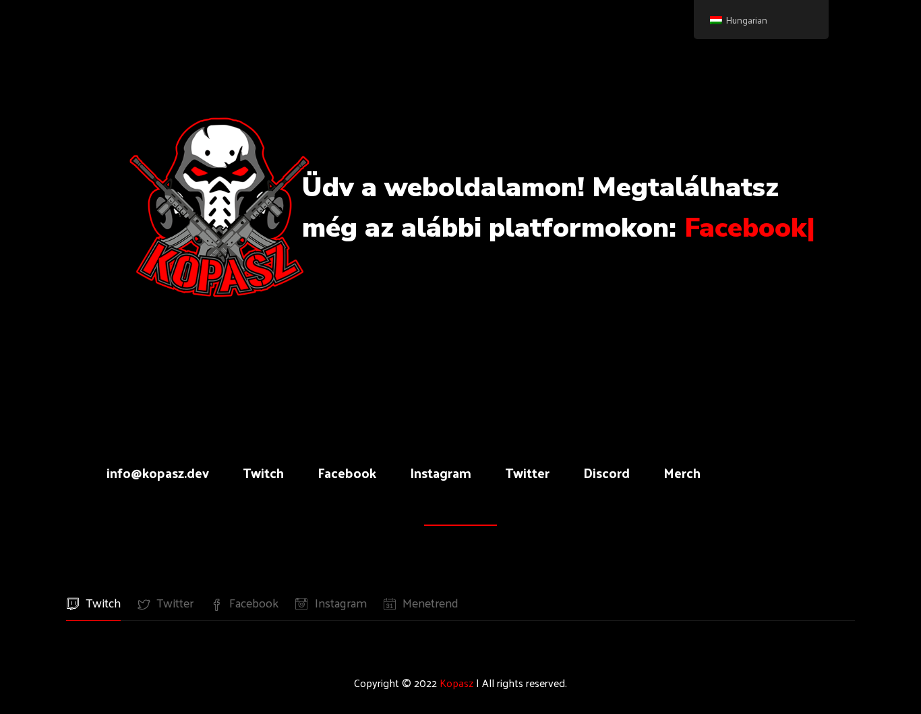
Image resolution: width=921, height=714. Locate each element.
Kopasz (456, 682)
